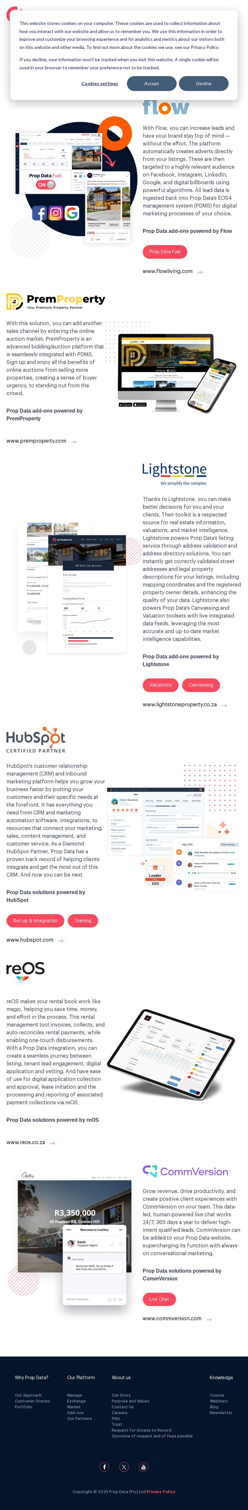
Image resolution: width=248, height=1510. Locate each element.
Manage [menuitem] (74, 1395)
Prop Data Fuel (165, 252)
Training (83, 921)
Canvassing (201, 685)
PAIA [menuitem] (116, 1419)
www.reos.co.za (26, 1142)
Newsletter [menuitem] (221, 1413)
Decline (204, 83)
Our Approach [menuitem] (28, 1395)
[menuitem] (32, 1378)
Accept (151, 83)
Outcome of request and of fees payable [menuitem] (152, 1436)
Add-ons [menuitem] (75, 1413)
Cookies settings (99, 83)
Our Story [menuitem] (121, 1395)
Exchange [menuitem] (76, 1401)
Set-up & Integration (35, 921)
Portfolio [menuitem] (23, 1407)
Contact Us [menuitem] (123, 1407)
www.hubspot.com (30, 940)
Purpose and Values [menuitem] (131, 1401)
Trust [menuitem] (117, 1424)
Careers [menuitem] (120, 1413)
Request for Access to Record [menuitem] (141, 1430)
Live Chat (159, 1299)
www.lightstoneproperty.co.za (180, 704)
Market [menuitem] (74, 1407)
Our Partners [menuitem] (79, 1419)
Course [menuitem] (217, 1395)
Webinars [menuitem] (219, 1401)
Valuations (161, 685)
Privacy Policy (161, 1492)
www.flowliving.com (168, 271)
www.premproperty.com (36, 441)
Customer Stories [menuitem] (32, 1401)
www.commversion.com (173, 1318)
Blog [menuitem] (214, 1407)
